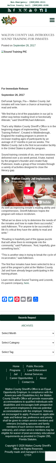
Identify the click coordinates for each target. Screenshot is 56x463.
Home (16, 366)
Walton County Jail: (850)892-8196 (28, 5)
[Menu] (52, 20)
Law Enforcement (37, 370)
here (26, 283)
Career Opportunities (21, 378)
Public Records (34, 366)
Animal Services (34, 374)
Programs (15, 370)
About (43, 378)
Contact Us (28, 382)
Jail (16, 374)
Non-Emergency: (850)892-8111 (28, 2)
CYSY (27, 455)
